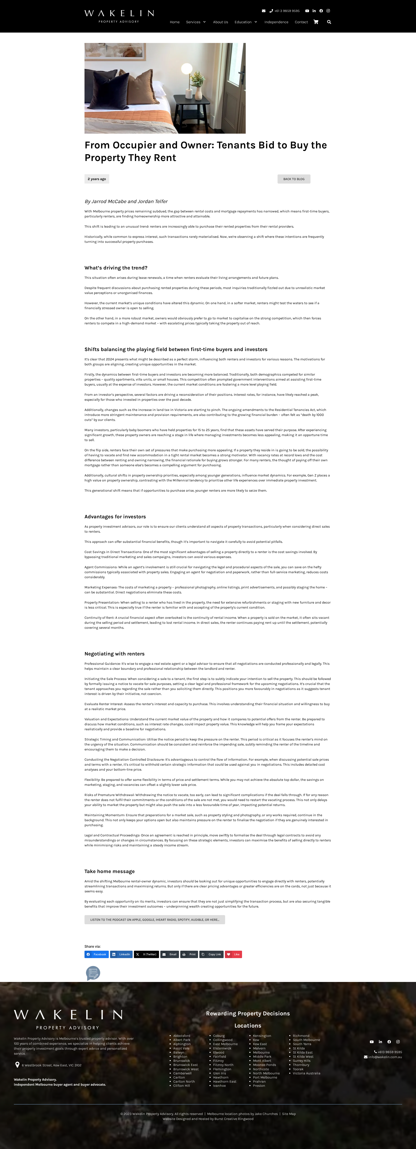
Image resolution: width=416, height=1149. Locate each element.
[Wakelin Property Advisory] (119, 16)
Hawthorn (221, 1077)
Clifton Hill (181, 1085)
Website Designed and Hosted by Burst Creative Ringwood (208, 1119)
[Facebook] (321, 10)
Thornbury (301, 1065)
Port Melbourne (265, 1077)
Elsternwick (222, 1048)
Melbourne (261, 1052)
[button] (204, 22)
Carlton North (184, 1081)
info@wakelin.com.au (384, 1057)
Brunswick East (185, 1065)
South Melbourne (306, 1040)
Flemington (222, 1069)
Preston (259, 1085)
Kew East (260, 1044)
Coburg (219, 1036)
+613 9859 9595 (389, 1052)
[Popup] (93, 973)
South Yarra (302, 1044)
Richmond (301, 1036)
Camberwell (182, 1073)
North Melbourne (266, 1073)
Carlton (179, 1077)
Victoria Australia (306, 1073)
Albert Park (181, 1040)
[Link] (263, 11)
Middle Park (262, 1056)
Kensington (262, 1036)
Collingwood (222, 1040)
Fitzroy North (223, 1065)
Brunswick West (186, 1069)
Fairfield (219, 1056)
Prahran (259, 1081)
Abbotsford (181, 1036)
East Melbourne (225, 1044)
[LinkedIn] (314, 10)
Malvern (259, 1048)
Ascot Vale (181, 1048)
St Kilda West (303, 1056)
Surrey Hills (301, 1061)
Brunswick (181, 1061)
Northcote (261, 1069)
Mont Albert (262, 1061)
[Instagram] (328, 10)
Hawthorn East (224, 1081)
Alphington (182, 1044)
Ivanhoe (219, 1085)
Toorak (298, 1069)
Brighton (180, 1056)
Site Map (289, 1114)
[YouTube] (307, 10)
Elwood (218, 1052)
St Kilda (299, 1048)
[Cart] (316, 21)
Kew (256, 1040)
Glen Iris (219, 1073)
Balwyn (178, 1052)
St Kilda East (303, 1052)
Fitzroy (218, 1061)
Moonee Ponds (264, 1065)
